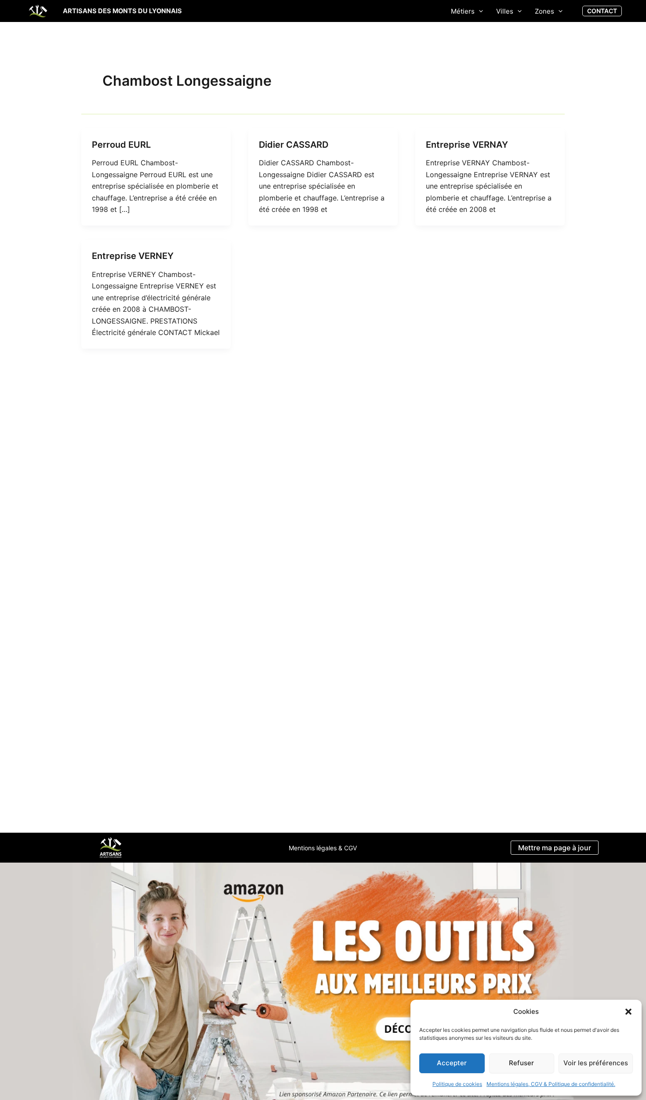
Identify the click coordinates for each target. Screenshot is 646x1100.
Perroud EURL (121, 144)
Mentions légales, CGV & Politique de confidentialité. (550, 1084)
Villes (504, 11)
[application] (479, 11)
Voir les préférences (595, 1063)
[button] (628, 1011)
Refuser (521, 1063)
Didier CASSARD (293, 144)
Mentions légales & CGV (323, 848)
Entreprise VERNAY (467, 144)
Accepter (452, 1063)
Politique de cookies (457, 1084)
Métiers (463, 11)
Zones (544, 11)
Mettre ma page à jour (554, 847)
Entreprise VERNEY (133, 256)
